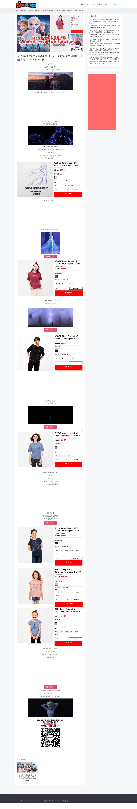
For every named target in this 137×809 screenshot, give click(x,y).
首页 (16, 10)
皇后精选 (115, 4)
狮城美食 (107, 4)
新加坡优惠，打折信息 (26, 10)
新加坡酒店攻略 (84, 4)
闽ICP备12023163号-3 (55, 801)
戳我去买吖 (49, 256)
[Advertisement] (50, 107)
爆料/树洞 (23, 759)
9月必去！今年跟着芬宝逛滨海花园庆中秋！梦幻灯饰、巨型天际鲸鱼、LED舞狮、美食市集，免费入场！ (104, 21)
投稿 (18, 759)
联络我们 (65, 801)
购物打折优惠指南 (96, 4)
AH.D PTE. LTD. (29, 801)
